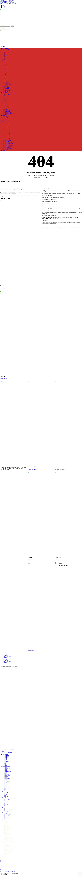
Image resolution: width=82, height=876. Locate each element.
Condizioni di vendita (7, 656)
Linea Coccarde (7, 134)
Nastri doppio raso (7, 136)
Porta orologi (6, 98)
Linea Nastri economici (8, 135)
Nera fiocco (6, 77)
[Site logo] (4, 24)
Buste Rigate (6, 130)
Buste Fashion (6, 127)
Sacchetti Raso (7, 107)
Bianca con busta (7, 63)
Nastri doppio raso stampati (9, 137)
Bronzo (5, 65)
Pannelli (5, 120)
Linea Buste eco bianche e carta (10, 132)
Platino (5, 58)
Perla (5, 78)
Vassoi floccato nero (8, 113)
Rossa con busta (7, 82)
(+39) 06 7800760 (8, 1)
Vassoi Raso (6, 114)
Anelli (5, 116)
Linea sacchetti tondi (8, 106)
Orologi (5, 97)
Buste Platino (6, 125)
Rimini (5, 80)
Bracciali (6, 117)
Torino (5, 59)
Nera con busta (7, 76)
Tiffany (5, 83)
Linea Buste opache (7, 133)
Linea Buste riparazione (8, 143)
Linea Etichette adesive (8, 145)
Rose (5, 100)
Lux (5, 54)
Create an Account (3, 869)
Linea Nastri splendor (8, 138)
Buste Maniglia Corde (8, 124)
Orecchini (6, 119)
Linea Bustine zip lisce (8, 142)
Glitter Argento (7, 70)
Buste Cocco (6, 123)
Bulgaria (5, 67)
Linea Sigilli (6, 149)
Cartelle (5, 109)
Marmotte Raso (7, 111)
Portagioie (6, 99)
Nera (5, 75)
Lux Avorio (6, 55)
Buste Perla (6, 128)
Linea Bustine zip (7, 144)
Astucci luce (6, 87)
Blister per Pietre (7, 94)
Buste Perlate (6, 129)
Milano (5, 56)
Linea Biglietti (6, 141)
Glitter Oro (6, 71)
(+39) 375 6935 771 (3, 378)
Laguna (5, 74)
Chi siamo (5, 654)
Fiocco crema (6, 69)
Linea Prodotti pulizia (8, 148)
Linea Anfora (6, 104)
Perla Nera (6, 79)
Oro (5, 57)
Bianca (5, 62)
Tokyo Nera (6, 91)
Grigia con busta (7, 73)
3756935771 (13, 871)
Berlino (5, 52)
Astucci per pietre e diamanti (9, 93)
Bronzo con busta (7, 66)
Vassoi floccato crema (8, 112)
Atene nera (6, 51)
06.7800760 (7, 871)
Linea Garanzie (7, 147)
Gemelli (5, 96)
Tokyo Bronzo (7, 90)
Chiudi (1, 861)
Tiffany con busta (7, 84)
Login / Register (5, 858)
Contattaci (5, 657)
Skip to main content (10, 0)
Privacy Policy (5, 655)
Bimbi (5, 64)
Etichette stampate (7, 140)
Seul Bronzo (6, 88)
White (5, 85)
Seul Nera (6, 89)
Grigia (5, 72)
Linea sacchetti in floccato (9, 105)
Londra (5, 53)
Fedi (5, 95)
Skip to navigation (3, 0)
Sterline (5, 101)
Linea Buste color (7, 131)
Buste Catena (6, 126)
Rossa (5, 81)
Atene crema (6, 50)
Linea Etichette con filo (8, 146)
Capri (5, 68)
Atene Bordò (6, 49)
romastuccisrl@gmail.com (9, 2)
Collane (5, 118)
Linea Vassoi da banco (8, 110)
